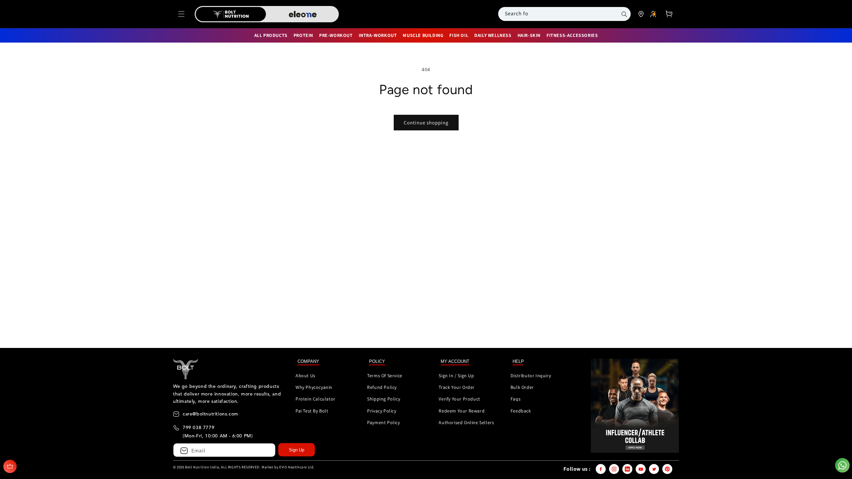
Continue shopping (426, 122)
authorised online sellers (466, 422)
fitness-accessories (572, 35)
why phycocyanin (314, 387)
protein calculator (315, 399)
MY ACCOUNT (455, 361)
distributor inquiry (531, 376)
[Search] (624, 14)
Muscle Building (423, 35)
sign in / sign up (456, 376)
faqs (516, 399)
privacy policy (381, 411)
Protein (303, 35)
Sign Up (296, 449)
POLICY (377, 361)
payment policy (383, 422)
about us (306, 376)
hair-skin (529, 35)
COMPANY (308, 361)
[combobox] (556, 13)
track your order (457, 387)
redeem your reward (462, 411)
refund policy (382, 387)
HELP (518, 361)
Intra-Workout (378, 35)
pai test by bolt (312, 411)
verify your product (459, 399)
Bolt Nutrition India (202, 467)
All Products (271, 35)
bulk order (522, 387)
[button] (181, 14)
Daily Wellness (492, 35)
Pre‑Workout (336, 35)
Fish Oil (458, 35)
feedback (521, 411)
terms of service (384, 376)
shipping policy (383, 399)
